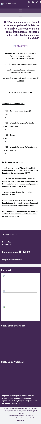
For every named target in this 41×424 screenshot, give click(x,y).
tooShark (17, 418)
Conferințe (6, 245)
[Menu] (20, 11)
